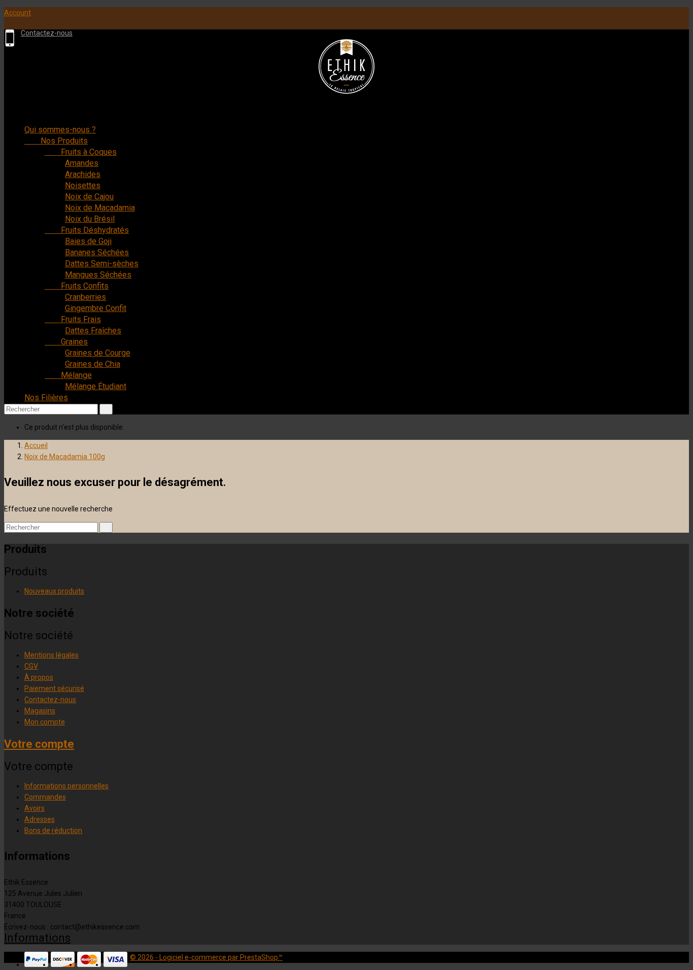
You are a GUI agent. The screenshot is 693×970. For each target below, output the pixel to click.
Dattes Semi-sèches (101, 263)
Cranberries (85, 297)
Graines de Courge (97, 353)
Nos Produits (56, 141)
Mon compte (44, 722)
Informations (37, 937)
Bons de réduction (53, 830)
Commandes (45, 797)
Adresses (39, 819)
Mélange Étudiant (95, 386)
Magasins (39, 711)
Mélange (68, 375)
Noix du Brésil (90, 219)
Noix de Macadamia (100, 208)
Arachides (82, 174)
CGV (31, 666)
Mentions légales (51, 655)
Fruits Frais (73, 319)
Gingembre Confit (95, 308)
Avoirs (34, 808)
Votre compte (39, 744)
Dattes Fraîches (93, 330)
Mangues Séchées (98, 275)
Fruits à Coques (81, 152)
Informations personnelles (66, 786)
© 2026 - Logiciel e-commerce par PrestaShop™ (206, 957)
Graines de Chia (92, 364)
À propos (38, 677)
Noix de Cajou (89, 196)
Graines (66, 342)
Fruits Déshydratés (87, 230)
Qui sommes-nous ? (60, 129)
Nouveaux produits (54, 591)
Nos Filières (46, 397)
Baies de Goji (88, 241)
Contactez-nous (47, 33)
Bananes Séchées (97, 252)
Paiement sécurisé (54, 688)
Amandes (81, 163)
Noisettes (82, 185)
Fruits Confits (77, 286)
